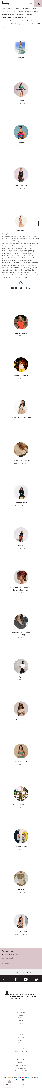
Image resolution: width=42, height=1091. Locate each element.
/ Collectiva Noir (25, 8)
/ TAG (22, 20)
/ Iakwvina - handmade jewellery (10, 20)
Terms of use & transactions (21, 1046)
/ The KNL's (29, 14)
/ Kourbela (35, 8)
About (21, 1021)
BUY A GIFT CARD (24, 972)
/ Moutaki (10, 8)
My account (21, 1037)
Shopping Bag (21, 1040)
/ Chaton (17, 8)
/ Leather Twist (20, 14)
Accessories (21, 1012)
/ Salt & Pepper (5, 11)
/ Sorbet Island (5, 24)
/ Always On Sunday (17, 11)
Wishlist (21, 1043)
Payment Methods (21, 1051)
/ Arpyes (3, 8)
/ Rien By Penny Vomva (17, 24)
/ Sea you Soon (5, 27)
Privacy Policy (21, 1048)
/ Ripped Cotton (30, 24)
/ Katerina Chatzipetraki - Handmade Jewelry (13, 17)
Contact (21, 1023)
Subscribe (6, 963)
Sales (21, 1015)
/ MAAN (38, 24)
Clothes (21, 1009)
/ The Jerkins (30, 20)
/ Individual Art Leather (7, 14)
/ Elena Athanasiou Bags (31, 11)
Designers (21, 1018)
